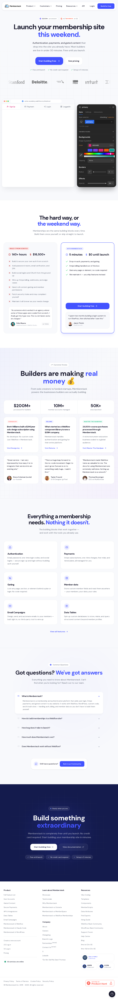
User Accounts (9, 899)
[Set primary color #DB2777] (101, 150)
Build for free (106, 6)
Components (86, 903)
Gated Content (9, 903)
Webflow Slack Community (91, 924)
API (83, 6)
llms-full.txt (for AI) (88, 949)
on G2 (70, 19)
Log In (49, 107)
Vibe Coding (85, 895)
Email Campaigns (10, 920)
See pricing (73, 61)
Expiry (19, 148)
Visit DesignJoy (13, 448)
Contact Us (49, 947)
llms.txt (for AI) (86, 945)
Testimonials (47, 899)
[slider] (99, 154)
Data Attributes (87, 911)
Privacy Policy (9, 981)
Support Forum (87, 932)
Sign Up (12, 107)
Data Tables (8, 916)
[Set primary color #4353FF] (90, 150)
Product (29, 6)
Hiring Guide (85, 920)
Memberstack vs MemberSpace (54, 911)
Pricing (59, 6)
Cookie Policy (35, 981)
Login (92, 6)
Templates (85, 899)
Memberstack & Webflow (13, 924)
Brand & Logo (47, 939)
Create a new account (12, 941)
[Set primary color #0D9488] (111, 150)
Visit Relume (50, 448)
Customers (45, 6)
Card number (21, 140)
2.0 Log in (7, 945)
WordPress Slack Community (92, 928)
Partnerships (49, 943)
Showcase (46, 895)
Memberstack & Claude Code (15, 928)
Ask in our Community (72, 764)
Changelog (46, 935)
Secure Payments (10, 907)
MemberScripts (87, 907)
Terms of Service (22, 981)
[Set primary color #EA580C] (106, 150)
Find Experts (85, 916)
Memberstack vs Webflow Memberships (57, 916)
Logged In (67, 107)
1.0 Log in (7, 949)
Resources (70, 6)
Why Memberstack (49, 903)
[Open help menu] (112, 994)
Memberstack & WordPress (14, 932)
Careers (45, 931)
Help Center (85, 936)
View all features (57, 631)
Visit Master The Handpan (93, 448)
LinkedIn (45, 956)
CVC (40, 148)
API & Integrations (10, 911)
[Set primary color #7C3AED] (95, 150)
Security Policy (48, 981)
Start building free (47, 61)
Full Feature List (9, 895)
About (44, 927)
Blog (82, 940)
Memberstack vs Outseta (52, 907)
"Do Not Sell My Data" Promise (54, 960)
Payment (30, 107)
